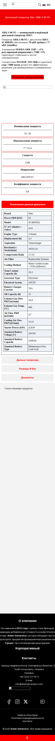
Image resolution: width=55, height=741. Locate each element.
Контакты (27, 721)
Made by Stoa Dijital (28, 715)
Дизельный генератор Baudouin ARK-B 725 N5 (27, 495)
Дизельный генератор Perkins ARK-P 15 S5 (27, 442)
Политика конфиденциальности (27, 718)
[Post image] (27, 416)
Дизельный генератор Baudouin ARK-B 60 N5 (27, 549)
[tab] (27, 204)
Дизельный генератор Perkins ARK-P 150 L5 (27, 603)
